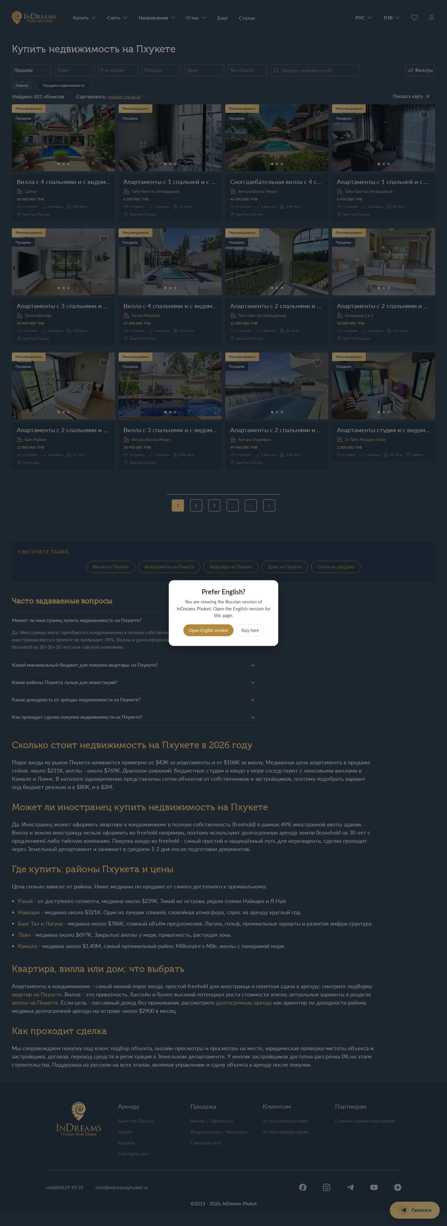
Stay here (250, 630)
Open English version (208, 630)
